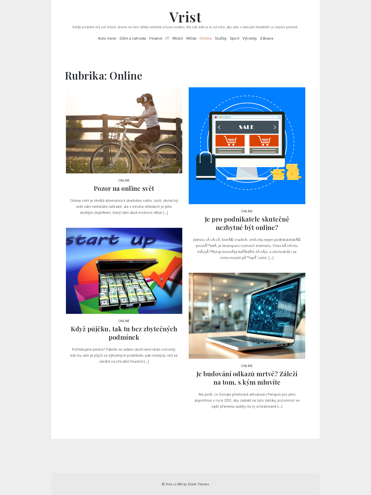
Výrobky (250, 38)
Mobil (177, 38)
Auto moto (107, 38)
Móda (191, 38)
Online (205, 38)
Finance (156, 38)
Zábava (266, 38)
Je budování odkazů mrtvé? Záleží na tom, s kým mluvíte (247, 378)
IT (167, 38)
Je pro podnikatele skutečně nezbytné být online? (247, 223)
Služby (221, 38)
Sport (235, 38)
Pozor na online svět (124, 188)
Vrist (185, 16)
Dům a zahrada (133, 38)
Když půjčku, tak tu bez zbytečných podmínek (124, 333)
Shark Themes (198, 484)
